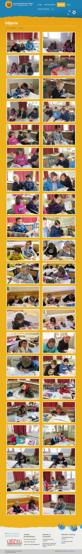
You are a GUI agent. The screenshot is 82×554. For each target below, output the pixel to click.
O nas (40, 5)
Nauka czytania (43, 9)
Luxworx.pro (71, 551)
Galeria (61, 5)
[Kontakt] (53, 9)
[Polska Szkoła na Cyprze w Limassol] (13, 535)
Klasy (68, 5)
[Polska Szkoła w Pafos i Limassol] (19, 4)
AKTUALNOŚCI (50, 5)
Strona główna (11, 28)
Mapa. (44, 546)
